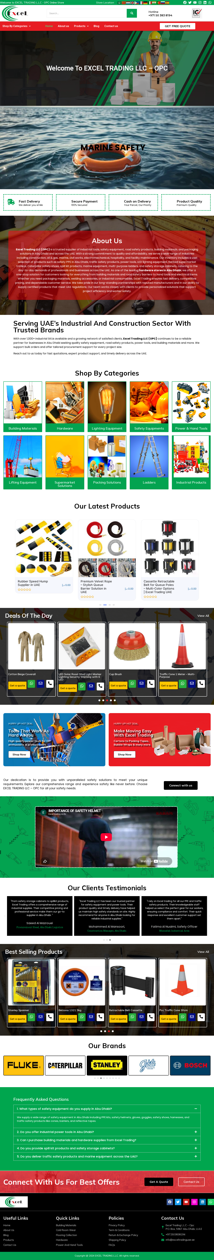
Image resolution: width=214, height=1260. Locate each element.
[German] (145, 2)
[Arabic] (119, 2)
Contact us (111, 26)
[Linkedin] (204, 2)
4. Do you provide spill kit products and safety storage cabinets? (66, 1148)
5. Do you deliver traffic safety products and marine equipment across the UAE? (77, 1156)
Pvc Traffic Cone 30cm (123, 1010)
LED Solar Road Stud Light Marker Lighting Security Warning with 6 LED (29, 676)
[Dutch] (128, 2)
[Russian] (163, 2)
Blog (96, 26)
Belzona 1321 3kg (19, 1010)
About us (63, 26)
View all (203, 616)
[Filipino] (137, 2)
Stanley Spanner (169, 1010)
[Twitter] (189, 2)
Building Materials (23, 428)
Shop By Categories (15, 26)
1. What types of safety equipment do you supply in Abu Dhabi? (64, 1109)
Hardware (65, 428)
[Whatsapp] (209, 2)
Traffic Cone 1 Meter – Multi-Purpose (127, 675)
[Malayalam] (154, 2)
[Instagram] (199, 2)
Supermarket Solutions (65, 484)
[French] (141, 2)
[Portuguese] (158, 2)
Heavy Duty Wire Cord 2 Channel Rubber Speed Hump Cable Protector (180, 676)
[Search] (132, 13)
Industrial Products (191, 482)
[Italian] (150, 2)
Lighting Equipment (107, 428)
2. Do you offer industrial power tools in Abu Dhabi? (55, 1132)
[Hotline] (144, 13)
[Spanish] (167, 2)
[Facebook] (184, 2)
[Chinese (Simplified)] (124, 2)
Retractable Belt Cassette (75, 1010)
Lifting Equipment (23, 482)
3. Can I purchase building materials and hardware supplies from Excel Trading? (76, 1140)
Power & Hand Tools (191, 428)
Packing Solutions (107, 482)
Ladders (149, 482)
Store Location (105, 2)
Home (49, 26)
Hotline (153, 12)
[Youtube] (194, 2)
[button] (16, 26)
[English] (132, 2)
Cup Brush (65, 674)
